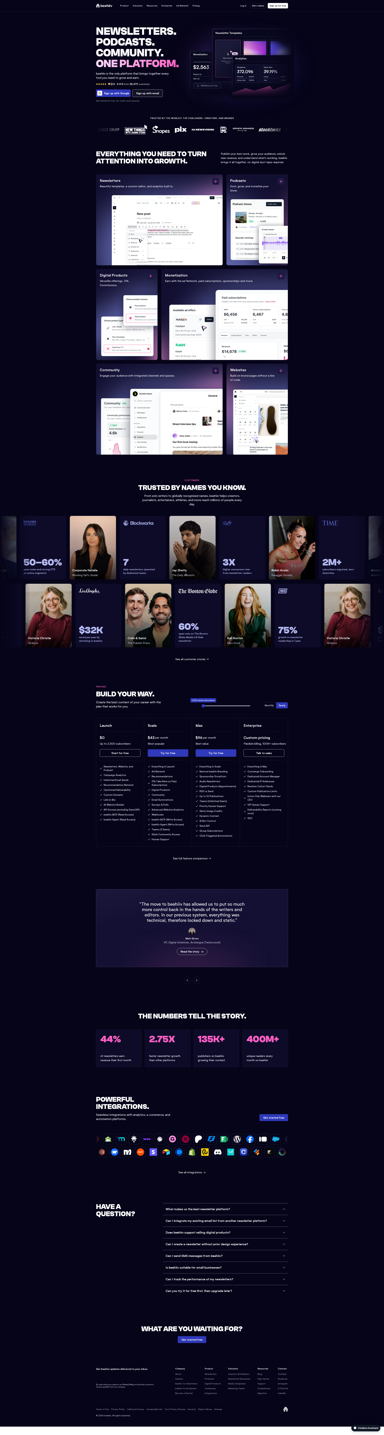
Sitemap (218, 1409)
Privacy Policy (128, 1384)
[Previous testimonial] (187, 980)
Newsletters (211, 1374)
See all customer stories (190, 659)
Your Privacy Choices (175, 1409)
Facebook (282, 1378)
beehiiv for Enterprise (185, 1388)
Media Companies (237, 1383)
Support (262, 1383)
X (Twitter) (283, 1388)
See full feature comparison (192, 858)
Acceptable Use (154, 1409)
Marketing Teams (236, 1388)
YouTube (282, 1374)
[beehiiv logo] (285, 1409)
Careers (179, 1378)
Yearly (282, 705)
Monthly (269, 705)
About (178, 1374)
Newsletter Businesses (239, 1378)
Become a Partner (184, 1393)
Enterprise (167, 5)
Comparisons (264, 1388)
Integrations (211, 1393)
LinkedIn (282, 1393)
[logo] (104, 5)
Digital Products (213, 1383)
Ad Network (182, 5)
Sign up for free (278, 5)
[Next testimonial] (196, 980)
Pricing (196, 5)
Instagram (283, 1383)
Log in (243, 5)
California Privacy (135, 1409)
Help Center (263, 1378)
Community (210, 1388)
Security (192, 1409)
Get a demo (258, 5)
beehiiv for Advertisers (186, 1383)
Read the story (190, 951)
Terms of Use (102, 1409)
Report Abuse (205, 1409)
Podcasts (209, 1378)
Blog (260, 1374)
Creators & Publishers (238, 1374)
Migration (262, 1393)
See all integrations (192, 1172)
